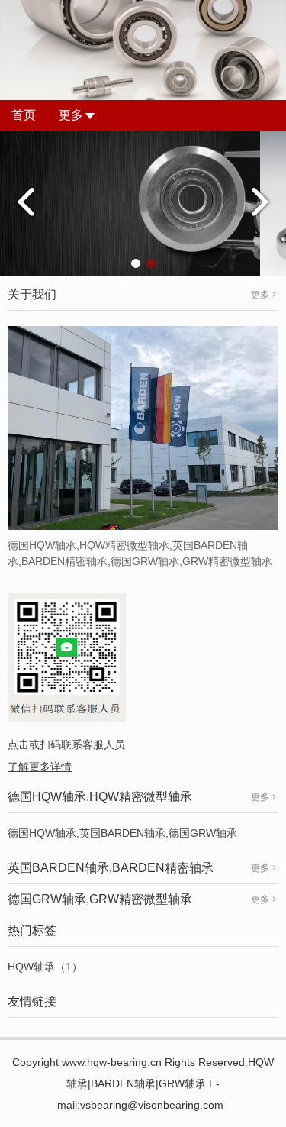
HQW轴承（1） (45, 967)
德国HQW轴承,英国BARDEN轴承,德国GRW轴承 (122, 833)
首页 (23, 114)
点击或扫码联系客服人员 (66, 744)
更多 (71, 114)
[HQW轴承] (143, 202)
